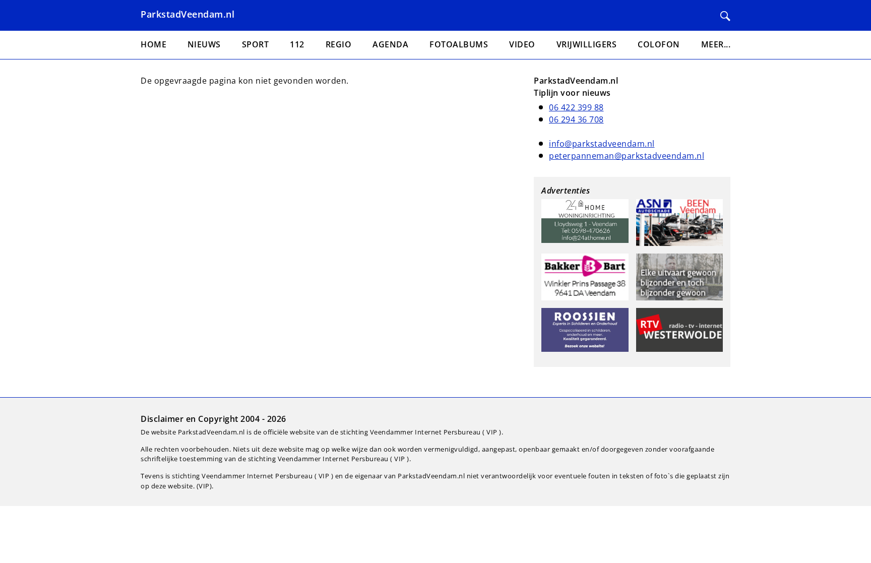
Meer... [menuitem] (716, 44)
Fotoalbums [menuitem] (458, 44)
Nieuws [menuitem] (204, 44)
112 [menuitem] (297, 44)
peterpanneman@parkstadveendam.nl (626, 155)
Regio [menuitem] (339, 44)
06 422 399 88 (576, 107)
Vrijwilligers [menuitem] (586, 44)
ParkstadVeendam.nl (187, 14)
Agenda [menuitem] (390, 44)
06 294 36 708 (576, 119)
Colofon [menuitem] (659, 44)
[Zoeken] (725, 16)
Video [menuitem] (522, 44)
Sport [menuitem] (255, 44)
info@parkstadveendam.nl (602, 143)
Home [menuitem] (153, 44)
